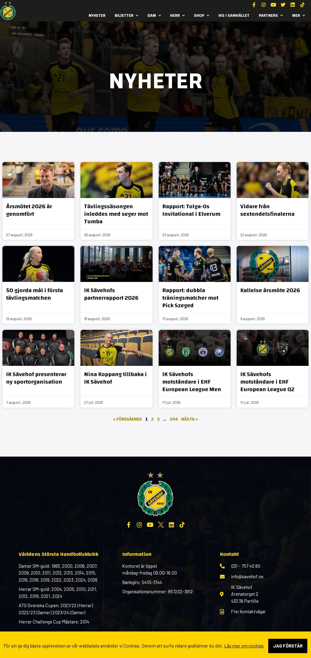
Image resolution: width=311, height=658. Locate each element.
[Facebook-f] (254, 5)
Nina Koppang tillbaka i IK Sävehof (115, 378)
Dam (151, 15)
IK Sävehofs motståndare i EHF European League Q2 (267, 382)
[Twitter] (283, 5)
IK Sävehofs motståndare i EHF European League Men (191, 382)
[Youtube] (273, 5)
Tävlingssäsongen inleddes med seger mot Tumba (116, 214)
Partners (268, 15)
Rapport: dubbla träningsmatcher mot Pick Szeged (190, 298)
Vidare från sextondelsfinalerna (267, 210)
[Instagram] (263, 5)
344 (174, 419)
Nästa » (189, 419)
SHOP (199, 15)
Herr (175, 15)
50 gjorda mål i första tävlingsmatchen (34, 294)
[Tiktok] (302, 5)
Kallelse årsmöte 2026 (270, 290)
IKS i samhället (234, 15)
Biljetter (124, 15)
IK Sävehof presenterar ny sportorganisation (36, 378)
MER (296, 15)
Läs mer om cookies (244, 646)
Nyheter (97, 15)
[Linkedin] (293, 5)
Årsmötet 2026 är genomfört (29, 210)
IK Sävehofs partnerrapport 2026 (111, 294)
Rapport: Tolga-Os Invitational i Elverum (191, 210)
